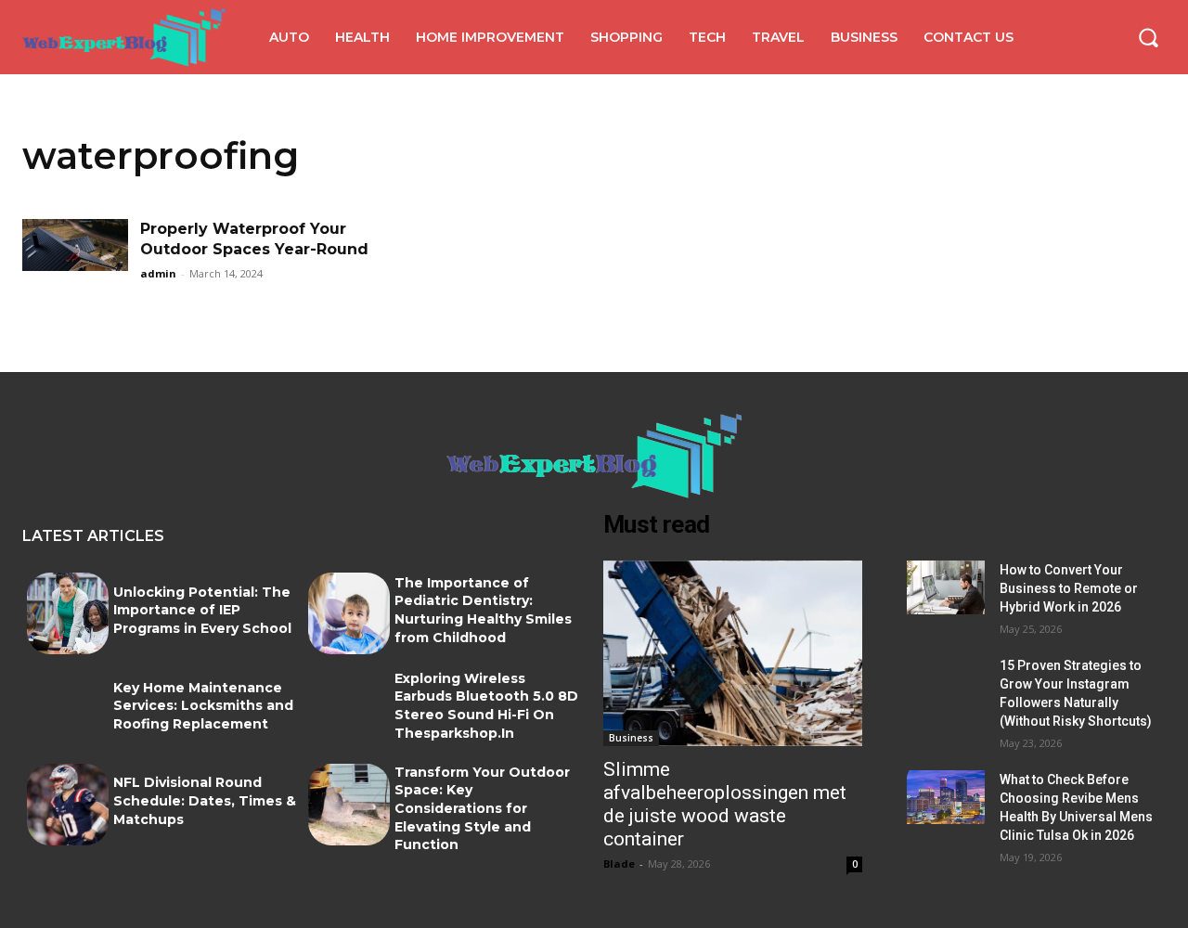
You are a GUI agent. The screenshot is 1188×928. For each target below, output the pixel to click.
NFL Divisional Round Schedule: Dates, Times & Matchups (204, 800)
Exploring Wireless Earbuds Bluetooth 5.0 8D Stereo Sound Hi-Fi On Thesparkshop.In (486, 705)
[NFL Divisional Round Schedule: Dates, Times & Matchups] (68, 804)
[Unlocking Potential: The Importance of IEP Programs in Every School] (68, 613)
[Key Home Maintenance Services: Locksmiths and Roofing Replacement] (68, 709)
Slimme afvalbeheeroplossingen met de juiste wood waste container (724, 804)
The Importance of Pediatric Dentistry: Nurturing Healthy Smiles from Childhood (483, 610)
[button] (1148, 37)
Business (631, 737)
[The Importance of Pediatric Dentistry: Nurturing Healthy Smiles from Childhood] (349, 613)
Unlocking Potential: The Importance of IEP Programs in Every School (202, 610)
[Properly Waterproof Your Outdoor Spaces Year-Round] (75, 256)
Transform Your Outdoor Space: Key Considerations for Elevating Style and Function (482, 808)
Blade (619, 863)
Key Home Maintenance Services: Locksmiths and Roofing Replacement (203, 705)
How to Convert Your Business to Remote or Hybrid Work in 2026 (1069, 588)
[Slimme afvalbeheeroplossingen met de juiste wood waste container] (732, 654)
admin (158, 273)
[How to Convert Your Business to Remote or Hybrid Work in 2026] (946, 588)
